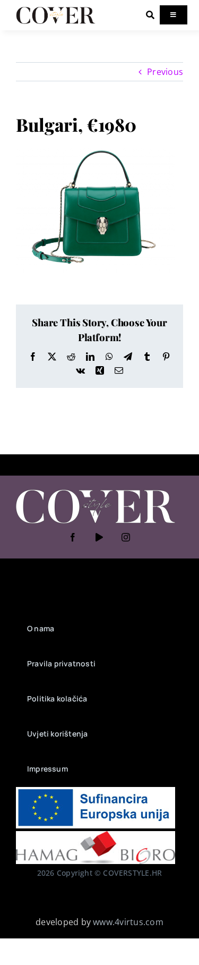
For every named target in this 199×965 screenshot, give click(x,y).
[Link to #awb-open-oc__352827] (150, 15)
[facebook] (73, 537)
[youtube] (99, 537)
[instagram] (126, 537)
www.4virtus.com (128, 922)
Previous (165, 72)
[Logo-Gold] (56, 9)
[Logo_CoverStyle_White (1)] (95, 490)
